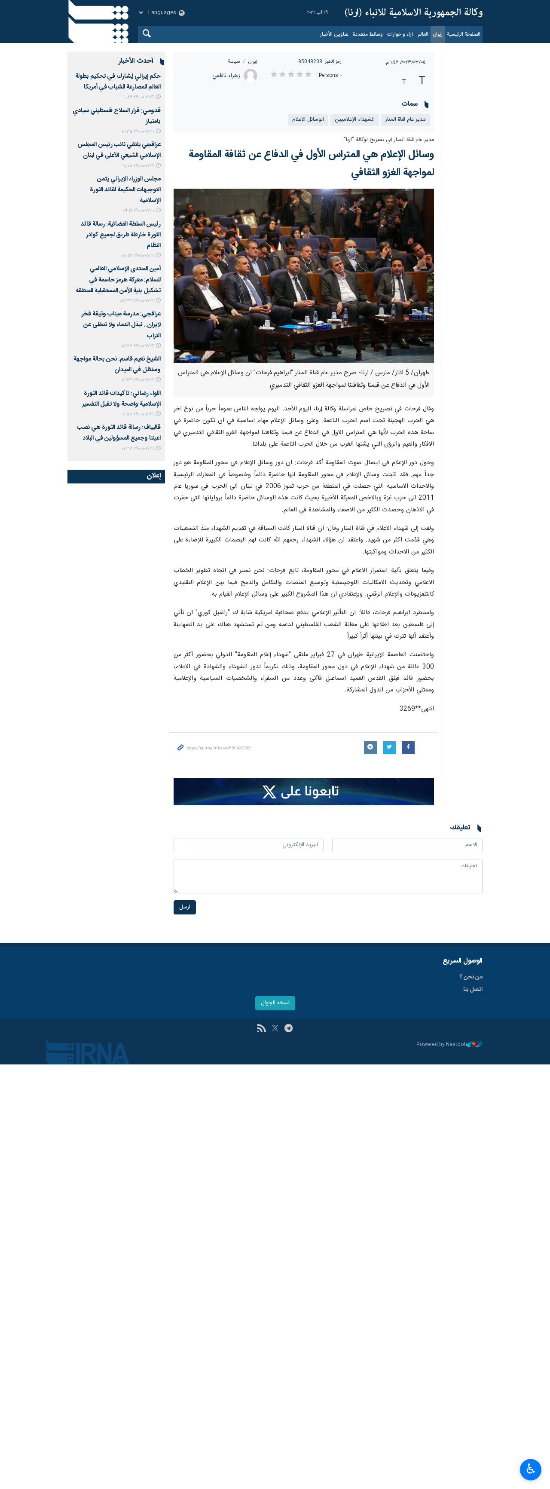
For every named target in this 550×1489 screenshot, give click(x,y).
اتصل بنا (473, 990)
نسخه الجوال (275, 1003)
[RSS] (261, 1029)
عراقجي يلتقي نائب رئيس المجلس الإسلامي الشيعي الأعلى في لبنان (119, 150)
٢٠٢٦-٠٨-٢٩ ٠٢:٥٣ (138, 380)
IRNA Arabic (414, 12)
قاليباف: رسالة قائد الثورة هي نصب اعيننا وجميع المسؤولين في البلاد (119, 432)
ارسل (184, 907)
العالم (423, 34)
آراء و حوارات (400, 34)
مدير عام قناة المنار (405, 119)
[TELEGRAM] (288, 1029)
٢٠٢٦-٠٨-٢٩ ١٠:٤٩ (138, 97)
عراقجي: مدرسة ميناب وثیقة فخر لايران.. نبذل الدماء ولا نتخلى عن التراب (121, 325)
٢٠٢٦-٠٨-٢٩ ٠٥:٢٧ (137, 346)
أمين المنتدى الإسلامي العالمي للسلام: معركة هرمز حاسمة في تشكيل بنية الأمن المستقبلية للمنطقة (118, 280)
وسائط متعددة (368, 34)
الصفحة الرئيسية (463, 34)
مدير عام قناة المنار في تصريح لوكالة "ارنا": (388, 139)
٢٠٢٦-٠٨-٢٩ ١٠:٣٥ (138, 132)
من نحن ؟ (471, 977)
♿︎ (531, 1469)
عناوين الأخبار (334, 34)
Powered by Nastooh (441, 1045)
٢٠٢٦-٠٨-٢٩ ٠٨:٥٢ (137, 256)
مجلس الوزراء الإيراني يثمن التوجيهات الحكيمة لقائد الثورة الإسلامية (125, 190)
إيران (438, 34)
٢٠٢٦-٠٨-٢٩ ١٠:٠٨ (138, 166)
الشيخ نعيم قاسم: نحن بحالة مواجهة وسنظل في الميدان (117, 364)
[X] (275, 1029)
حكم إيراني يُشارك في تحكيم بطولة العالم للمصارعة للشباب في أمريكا (118, 81)
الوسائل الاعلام (308, 119)
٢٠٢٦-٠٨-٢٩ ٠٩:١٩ (138, 211)
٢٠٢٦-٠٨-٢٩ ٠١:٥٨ (138, 414)
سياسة (234, 62)
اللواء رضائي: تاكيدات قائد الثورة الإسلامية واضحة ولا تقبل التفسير (121, 399)
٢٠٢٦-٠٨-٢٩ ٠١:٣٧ (137, 449)
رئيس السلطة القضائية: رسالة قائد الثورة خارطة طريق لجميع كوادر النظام (121, 235)
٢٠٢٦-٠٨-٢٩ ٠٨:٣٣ (137, 301)
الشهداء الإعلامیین (355, 119)
